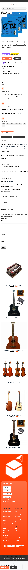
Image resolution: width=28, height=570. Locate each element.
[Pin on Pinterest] (13, 140)
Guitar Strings (23, 144)
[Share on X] (9, 140)
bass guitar (22, 146)
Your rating (4, 218)
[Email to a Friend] (11, 140)
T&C (16, 511)
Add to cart (7, 58)
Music (3, 41)
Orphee (3, 149)
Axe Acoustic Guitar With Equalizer (14, 317)
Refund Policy (18, 519)
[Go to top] (25, 568)
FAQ (15, 521)
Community (17, 537)
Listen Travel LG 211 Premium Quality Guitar (14, 350)
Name (3, 234)
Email (2, 241)
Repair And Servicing (8, 523)
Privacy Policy (18, 514)
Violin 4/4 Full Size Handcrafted (14, 382)
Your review (4, 222)
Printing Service (6, 516)
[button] (2, 4)
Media (16, 530)
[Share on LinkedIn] (14, 140)
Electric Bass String (13, 148)
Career (16, 532)
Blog (16, 535)
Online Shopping (7, 511)
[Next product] (23, 42)
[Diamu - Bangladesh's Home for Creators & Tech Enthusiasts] (14, 4)
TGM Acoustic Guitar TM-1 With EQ (14, 447)
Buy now (17, 58)
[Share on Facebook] (8, 140)
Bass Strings (4, 148)
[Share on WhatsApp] (6, 140)
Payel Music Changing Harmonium (14, 285)
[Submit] (25, 8)
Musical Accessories (10, 41)
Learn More (19, 98)
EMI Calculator (7, 132)
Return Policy (17, 516)
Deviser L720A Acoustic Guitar (14, 415)
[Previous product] (25, 42)
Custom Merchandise (8, 514)
